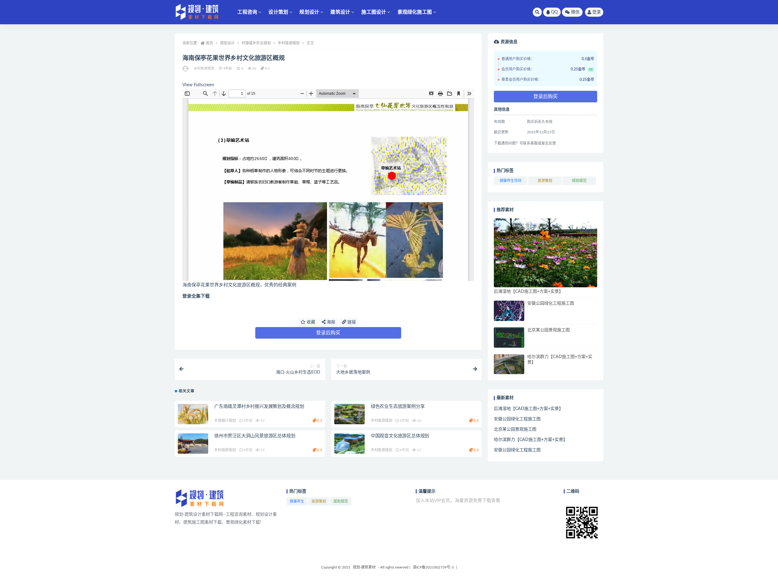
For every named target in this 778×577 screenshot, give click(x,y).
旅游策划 (545, 181)
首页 (209, 43)
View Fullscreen (198, 85)
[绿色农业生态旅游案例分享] (349, 414)
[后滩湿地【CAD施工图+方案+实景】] (545, 252)
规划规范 (579, 181)
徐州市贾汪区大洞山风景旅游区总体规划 (254, 436)
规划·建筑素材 (364, 567)
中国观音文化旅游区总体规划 (400, 436)
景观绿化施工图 (415, 12)
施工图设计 (373, 12)
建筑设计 (340, 12)
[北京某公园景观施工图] (509, 337)
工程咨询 (247, 12)
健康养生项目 (511, 181)
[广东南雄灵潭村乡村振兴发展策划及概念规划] (193, 414)
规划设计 (309, 12)
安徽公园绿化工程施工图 (550, 303)
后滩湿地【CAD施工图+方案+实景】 (528, 291)
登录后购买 (328, 332)
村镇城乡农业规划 (256, 43)
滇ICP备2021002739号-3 (433, 567)
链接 (351, 322)
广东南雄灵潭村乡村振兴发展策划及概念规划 (259, 406)
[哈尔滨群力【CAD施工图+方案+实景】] (509, 364)
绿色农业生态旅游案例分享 (398, 406)
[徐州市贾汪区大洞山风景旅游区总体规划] (193, 443)
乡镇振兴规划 (225, 420)
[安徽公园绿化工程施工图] (509, 311)
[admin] (185, 69)
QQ (554, 12)
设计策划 (278, 12)
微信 (575, 12)
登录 (596, 12)
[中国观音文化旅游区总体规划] (349, 443)
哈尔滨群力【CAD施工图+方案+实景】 (530, 440)
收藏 (310, 322)
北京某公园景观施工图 (548, 330)
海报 (330, 322)
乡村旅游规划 (289, 43)
